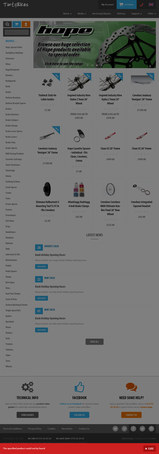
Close (151, 448)
